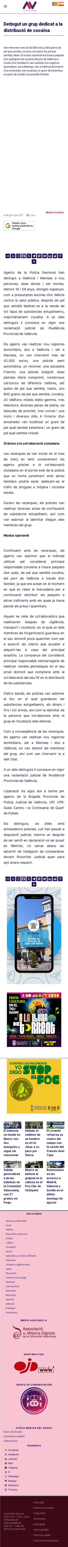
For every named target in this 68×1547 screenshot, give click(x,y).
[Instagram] (18, 256)
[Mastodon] (39, 256)
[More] (34, 261)
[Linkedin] (50, 256)
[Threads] (6, 1490)
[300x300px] (34, 1046)
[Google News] (7, 256)
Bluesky (12, 1481)
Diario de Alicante (13, 1431)
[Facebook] (23, 256)
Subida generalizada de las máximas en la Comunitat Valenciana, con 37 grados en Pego (12, 1186)
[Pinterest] (60, 256)
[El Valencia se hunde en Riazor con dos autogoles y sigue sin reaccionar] (12, 1125)
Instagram (13, 1454)
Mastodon (13, 1485)
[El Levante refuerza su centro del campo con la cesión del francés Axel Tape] (55, 1125)
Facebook (13, 1450)
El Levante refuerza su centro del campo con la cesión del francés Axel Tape (55, 1143)
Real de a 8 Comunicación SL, (13, 1521)
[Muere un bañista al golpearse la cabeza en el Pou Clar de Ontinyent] (34, 1164)
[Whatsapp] (13, 256)
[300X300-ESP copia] (34, 1086)
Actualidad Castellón (14, 1436)
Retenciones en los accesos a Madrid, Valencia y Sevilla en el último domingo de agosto (55, 1186)
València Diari (11, 1440)
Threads (12, 1489)
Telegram (13, 1467)
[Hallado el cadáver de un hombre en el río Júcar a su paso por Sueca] (34, 1125)
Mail (10, 1463)
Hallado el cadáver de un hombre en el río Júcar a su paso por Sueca (32, 1143)
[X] (28, 256)
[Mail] (6, 1463)
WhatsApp (13, 1476)
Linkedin (12, 1459)
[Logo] (29, 7)
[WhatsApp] (6, 1476)
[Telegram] (34, 256)
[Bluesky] (44, 256)
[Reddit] (55, 256)
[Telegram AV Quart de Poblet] (34, 987)
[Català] (55, 3)
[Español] (61, 3)
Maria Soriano (55, 212)
